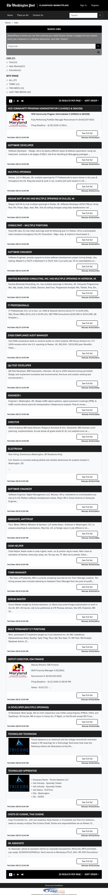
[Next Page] (18, 101)
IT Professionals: (18, 305)
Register (95, 5)
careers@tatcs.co (86, 261)
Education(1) (15, 70)
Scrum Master (17, 599)
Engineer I (14, 395)
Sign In (83, 5)
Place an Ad (22, 15)
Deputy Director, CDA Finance (26, 659)
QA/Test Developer (19, 365)
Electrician (15, 448)
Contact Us (38, 15)
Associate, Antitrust (20, 519)
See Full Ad (87, 133)
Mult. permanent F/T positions (26, 629)
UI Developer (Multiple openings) (28, 707)
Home (10, 15)
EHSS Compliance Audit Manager (28, 335)
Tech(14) (13, 62)
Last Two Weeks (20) (20, 92)
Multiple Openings (19, 171)
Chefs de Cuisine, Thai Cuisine (26, 814)
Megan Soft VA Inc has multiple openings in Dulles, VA (41, 198)
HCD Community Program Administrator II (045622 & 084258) (45, 108)
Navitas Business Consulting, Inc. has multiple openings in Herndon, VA (52, 278)
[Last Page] (22, 101)
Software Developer (20, 145)
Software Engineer (20, 251)
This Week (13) (16, 88)
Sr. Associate (16, 843)
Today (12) (14, 84)
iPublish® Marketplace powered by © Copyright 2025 (54, 891)
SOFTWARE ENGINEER (20, 488)
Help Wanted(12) (17, 66)
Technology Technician (22, 733)
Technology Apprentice (22, 770)
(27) (10, 58)
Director (13, 422)
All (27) (13, 80)
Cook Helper (15, 545)
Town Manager (17, 572)
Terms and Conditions (54, 885)
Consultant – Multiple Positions (28, 225)
